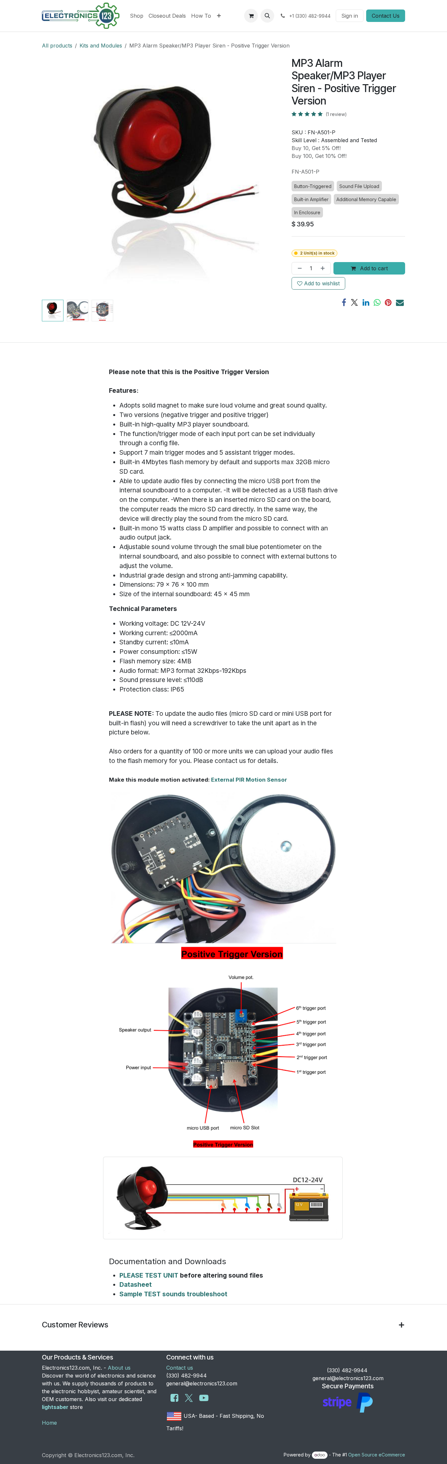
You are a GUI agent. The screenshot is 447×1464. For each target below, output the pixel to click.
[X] (354, 302)
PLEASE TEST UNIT (148, 1275)
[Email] (400, 302)
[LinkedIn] (366, 302)
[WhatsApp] (377, 302)
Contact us (179, 1367)
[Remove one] (298, 268)
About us (119, 1367)
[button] (267, 16)
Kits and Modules (101, 45)
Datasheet (135, 1284)
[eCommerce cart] (251, 16)
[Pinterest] (388, 302)
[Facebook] (344, 302)
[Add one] (324, 268)
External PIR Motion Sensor (249, 779)
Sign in (349, 15)
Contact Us (386, 15)
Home (49, 1422)
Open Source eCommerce (376, 1454)
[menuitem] (136, 15)
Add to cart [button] (373, 268)
